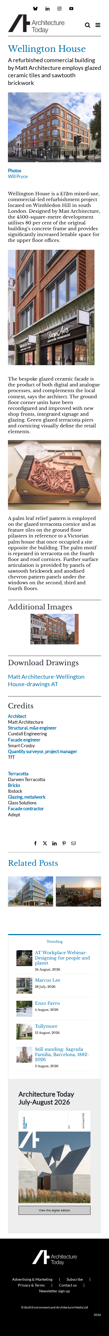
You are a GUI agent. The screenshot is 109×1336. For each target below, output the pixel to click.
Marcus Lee (47, 980)
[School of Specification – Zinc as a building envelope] (30, 879)
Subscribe (75, 1279)
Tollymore (46, 1026)
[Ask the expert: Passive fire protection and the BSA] (78, 879)
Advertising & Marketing (32, 1279)
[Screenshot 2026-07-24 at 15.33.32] (54, 1113)
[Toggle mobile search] (87, 25)
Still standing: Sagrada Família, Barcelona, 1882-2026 (62, 1054)
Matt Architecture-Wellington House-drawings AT (46, 680)
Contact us (68, 1285)
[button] (12, 631)
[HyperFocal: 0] (54, 94)
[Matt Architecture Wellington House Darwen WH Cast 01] (54, 442)
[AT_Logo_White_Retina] (54, 1252)
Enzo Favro (47, 1003)
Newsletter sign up (54, 1291)
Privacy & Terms (31, 1285)
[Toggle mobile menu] (98, 25)
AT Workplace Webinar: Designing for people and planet (62, 958)
